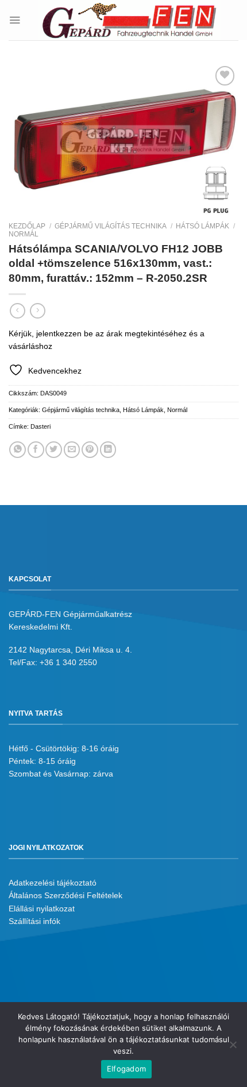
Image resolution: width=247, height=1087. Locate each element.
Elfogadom (126, 1068)
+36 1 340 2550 (68, 662)
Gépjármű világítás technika (111, 226)
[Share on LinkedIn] (108, 449)
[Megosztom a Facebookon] (36, 449)
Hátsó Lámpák (202, 226)
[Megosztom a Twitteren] (53, 449)
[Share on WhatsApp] (17, 449)
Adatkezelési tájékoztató (53, 882)
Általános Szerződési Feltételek (65, 895)
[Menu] (15, 20)
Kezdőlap (27, 226)
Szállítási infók (34, 921)
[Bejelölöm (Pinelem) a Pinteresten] (90, 449)
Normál (23, 234)
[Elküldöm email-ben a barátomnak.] (72, 449)
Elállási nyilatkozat (42, 908)
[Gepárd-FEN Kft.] (129, 20)
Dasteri (40, 426)
